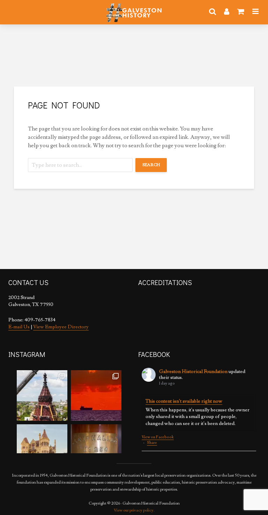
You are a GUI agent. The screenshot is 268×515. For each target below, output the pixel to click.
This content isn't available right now (184, 401)
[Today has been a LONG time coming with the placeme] (42, 395)
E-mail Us (19, 327)
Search (151, 164)
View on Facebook (158, 437)
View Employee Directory (61, 327)
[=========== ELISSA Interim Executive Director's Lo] (96, 449)
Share (152, 442)
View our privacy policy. (134, 510)
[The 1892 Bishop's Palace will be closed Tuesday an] (42, 449)
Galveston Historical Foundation (193, 371)
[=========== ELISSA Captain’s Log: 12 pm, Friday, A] (96, 395)
